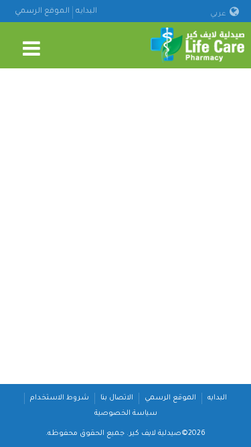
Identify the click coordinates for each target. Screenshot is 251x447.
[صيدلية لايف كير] (197, 46)
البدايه (86, 11)
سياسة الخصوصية (125, 413)
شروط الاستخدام (59, 398)
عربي (219, 14)
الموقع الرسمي (42, 11)
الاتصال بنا (116, 398)
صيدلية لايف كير (155, 434)
